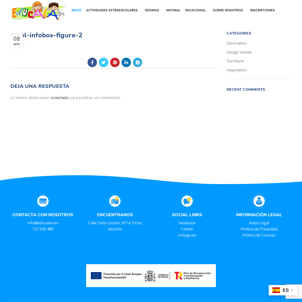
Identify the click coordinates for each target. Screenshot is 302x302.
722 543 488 (42, 229)
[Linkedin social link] (126, 62)
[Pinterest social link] (115, 62)
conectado (59, 97)
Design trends (239, 52)
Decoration (237, 43)
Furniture (235, 61)
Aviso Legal (259, 222)
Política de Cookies (259, 235)
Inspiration (236, 70)
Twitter (186, 229)
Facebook (187, 222)
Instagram (187, 235)
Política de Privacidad (259, 229)
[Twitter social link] (103, 62)
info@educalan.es (42, 222)
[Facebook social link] (92, 62)
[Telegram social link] (137, 62)
